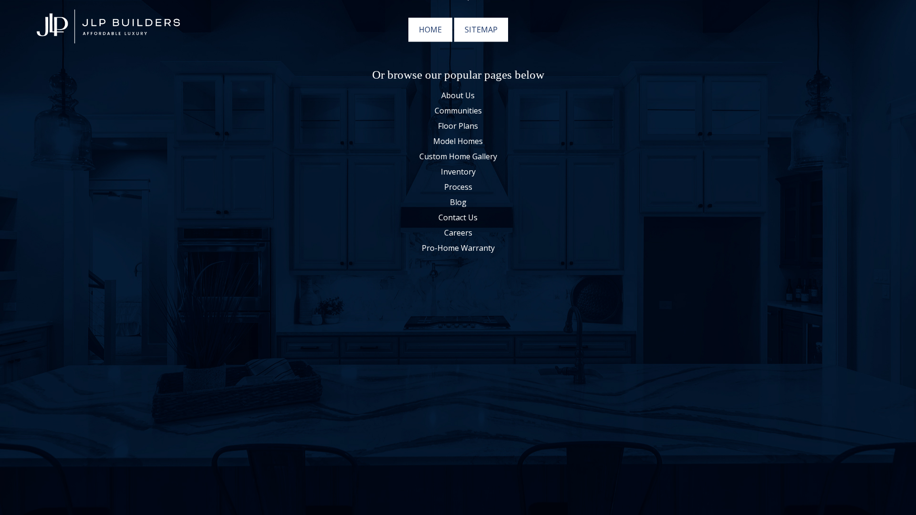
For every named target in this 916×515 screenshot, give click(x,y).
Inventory (458, 172)
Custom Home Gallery (458, 157)
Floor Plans (458, 126)
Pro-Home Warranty (458, 248)
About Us (458, 96)
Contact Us (458, 218)
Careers (458, 233)
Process (458, 187)
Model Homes (458, 141)
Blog (458, 202)
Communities (458, 111)
